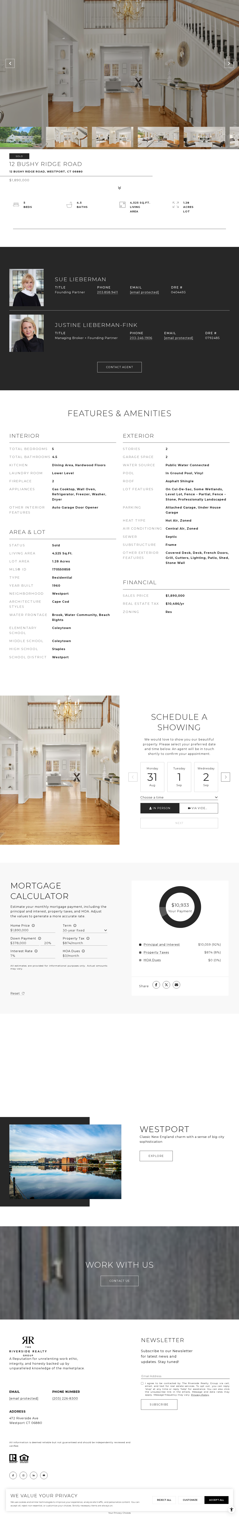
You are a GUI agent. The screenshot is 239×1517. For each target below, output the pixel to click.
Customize (190, 1500)
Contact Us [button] (119, 1281)
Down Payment (23, 938)
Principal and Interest (162, 944)
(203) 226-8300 (65, 1398)
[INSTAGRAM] (23, 1475)
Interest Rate (21, 951)
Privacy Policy (200, 1394)
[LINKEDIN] (33, 1475)
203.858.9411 (107, 292)
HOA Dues (71, 951)
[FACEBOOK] (13, 1475)
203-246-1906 (141, 338)
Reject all (164, 1500)
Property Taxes (156, 952)
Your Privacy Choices (119, 1512)
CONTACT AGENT (119, 367)
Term (67, 925)
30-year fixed (74, 930)
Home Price (20, 925)
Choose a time (152, 797)
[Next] (225, 777)
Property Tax (74, 938)
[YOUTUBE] (44, 1475)
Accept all (216, 1500)
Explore (156, 1156)
